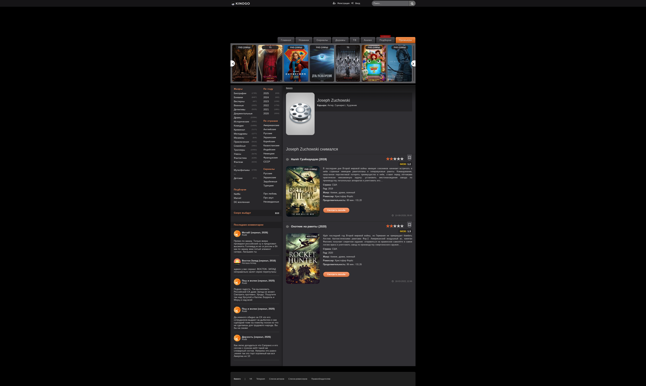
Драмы (237, 117)
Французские (270, 157)
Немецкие (269, 153)
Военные (239, 105)
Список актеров (276, 379)
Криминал (239, 129)
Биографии (240, 93)
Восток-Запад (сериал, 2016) (259, 260)
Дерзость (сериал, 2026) (256, 336)
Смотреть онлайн (336, 210)
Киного (237, 379)
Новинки (304, 40)
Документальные (243, 113)
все (277, 212)
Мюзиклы (239, 137)
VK (250, 379)
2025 (266, 93)
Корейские (269, 141)
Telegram (260, 379)
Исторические (241, 121)
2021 (266, 109)
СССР (266, 161)
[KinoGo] (240, 3)
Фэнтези (238, 162)
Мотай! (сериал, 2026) (255, 232)
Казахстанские (271, 145)
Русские (267, 133)
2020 (266, 113)
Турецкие (268, 185)
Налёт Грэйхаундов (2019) (309, 159)
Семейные (240, 145)
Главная (286, 40)
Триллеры (239, 149)
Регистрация (343, 3)
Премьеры (405, 40)
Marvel (237, 198)
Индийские (269, 149)
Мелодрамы (240, 133)
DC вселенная (242, 202)
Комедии (239, 125)
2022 (266, 105)
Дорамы (340, 40)
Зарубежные (270, 181)
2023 (266, 101)
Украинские (269, 137)
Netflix (237, 194)
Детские (238, 178)
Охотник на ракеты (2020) (309, 226)
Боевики (238, 97)
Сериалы (322, 40)
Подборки (386, 39)
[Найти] (412, 3)
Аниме (368, 40)
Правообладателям (320, 379)
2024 (266, 97)
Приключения (241, 141)
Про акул (268, 197)
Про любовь (270, 193)
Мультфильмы (242, 170)
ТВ (354, 40)
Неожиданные (271, 201)
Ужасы (237, 154)
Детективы (239, 109)
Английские (269, 129)
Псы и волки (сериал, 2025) (258, 280)
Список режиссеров (297, 379)
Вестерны (239, 101)
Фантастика (240, 158)
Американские (271, 125)
